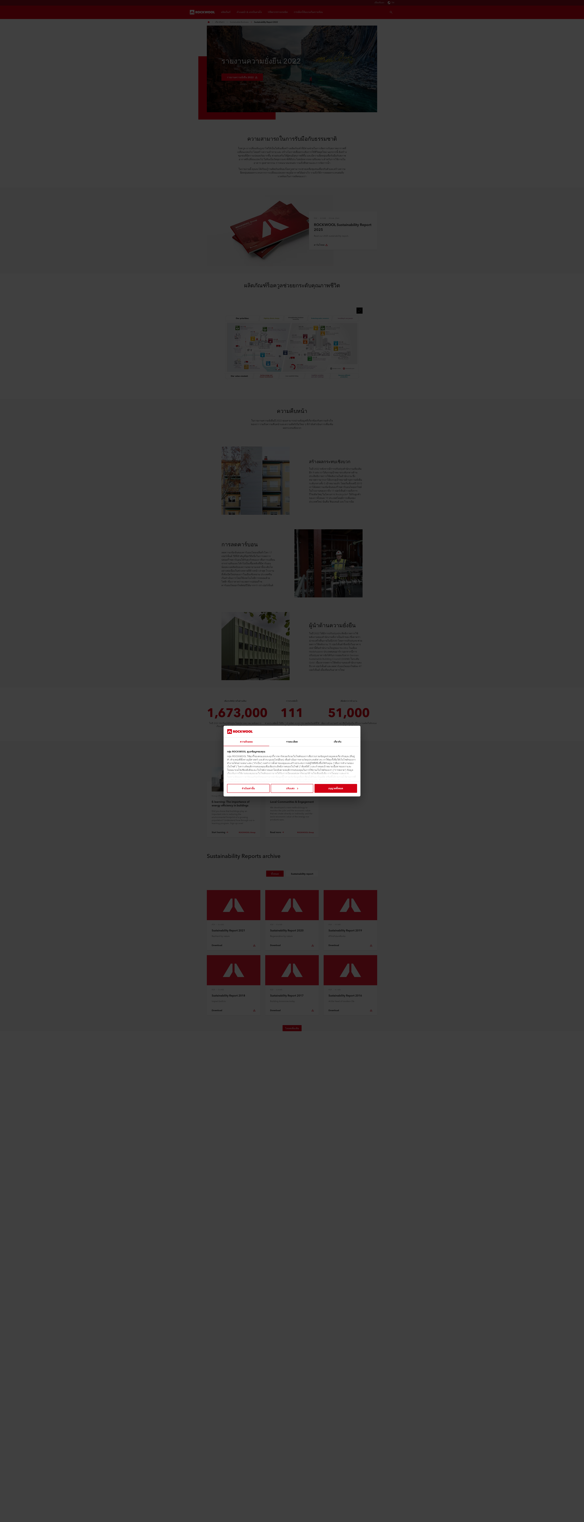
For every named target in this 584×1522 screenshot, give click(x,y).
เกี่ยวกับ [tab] (338, 741)
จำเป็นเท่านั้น (248, 788)
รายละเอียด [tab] (292, 741)
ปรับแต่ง (290, 788)
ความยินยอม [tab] (246, 741)
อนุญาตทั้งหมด (335, 788)
